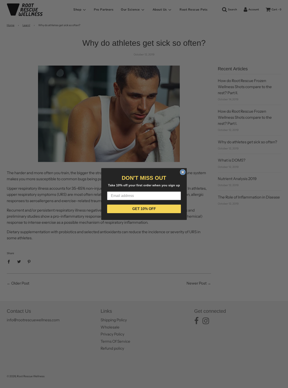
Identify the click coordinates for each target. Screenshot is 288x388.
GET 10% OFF (144, 209)
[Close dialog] (182, 172)
